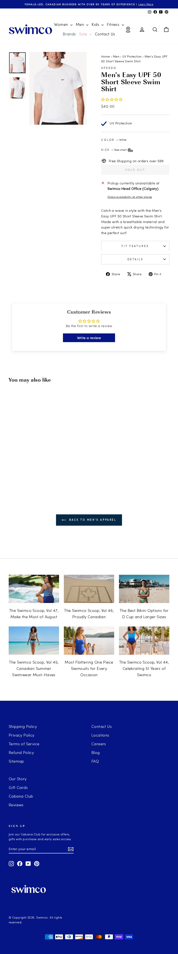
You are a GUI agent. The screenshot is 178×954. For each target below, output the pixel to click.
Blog (95, 752)
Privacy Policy (22, 735)
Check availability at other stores (129, 197)
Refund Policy (21, 752)
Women (61, 24)
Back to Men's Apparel (92, 519)
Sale (83, 33)
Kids (96, 24)
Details (135, 259)
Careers (98, 743)
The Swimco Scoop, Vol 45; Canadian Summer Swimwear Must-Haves (34, 668)
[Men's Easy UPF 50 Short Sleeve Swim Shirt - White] (18, 469)
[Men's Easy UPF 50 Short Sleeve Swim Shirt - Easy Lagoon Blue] (30, 469)
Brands (69, 33)
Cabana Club (21, 796)
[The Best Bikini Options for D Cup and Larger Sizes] (144, 589)
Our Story (18, 778)
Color (113, 140)
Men (80, 24)
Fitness (113, 24)
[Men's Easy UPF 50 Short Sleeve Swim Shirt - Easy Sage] (36, 469)
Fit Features (135, 246)
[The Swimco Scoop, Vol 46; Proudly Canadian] (89, 589)
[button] (111, 99)
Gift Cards (18, 787)
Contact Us (105, 33)
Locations (100, 735)
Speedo (109, 68)
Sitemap (16, 761)
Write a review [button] (89, 337)
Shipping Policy (23, 726)
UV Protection (132, 56)
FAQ (95, 761)
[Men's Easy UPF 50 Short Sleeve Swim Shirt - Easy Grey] (24, 469)
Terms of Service (24, 743)
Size (114, 150)
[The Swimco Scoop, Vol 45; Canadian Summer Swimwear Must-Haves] (34, 640)
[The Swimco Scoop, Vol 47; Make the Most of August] (34, 589)
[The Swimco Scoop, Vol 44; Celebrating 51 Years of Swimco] (144, 640)
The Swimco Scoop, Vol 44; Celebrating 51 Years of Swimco (144, 668)
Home (105, 56)
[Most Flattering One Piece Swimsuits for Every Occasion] (89, 640)
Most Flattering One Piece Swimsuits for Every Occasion (89, 668)
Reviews (16, 804)
